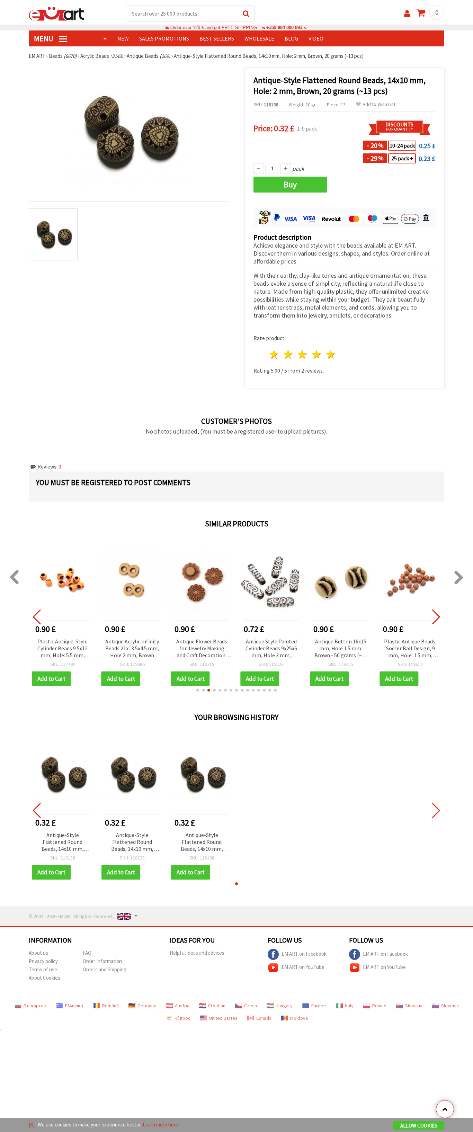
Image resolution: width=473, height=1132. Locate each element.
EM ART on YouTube (303, 967)
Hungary (284, 1005)
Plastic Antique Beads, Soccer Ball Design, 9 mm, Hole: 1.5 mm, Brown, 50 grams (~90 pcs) (410, 649)
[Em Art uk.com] (56, 13)
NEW (123, 38)
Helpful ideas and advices (197, 953)
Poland (379, 1005)
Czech (250, 1005)
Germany (146, 1005)
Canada (263, 1018)
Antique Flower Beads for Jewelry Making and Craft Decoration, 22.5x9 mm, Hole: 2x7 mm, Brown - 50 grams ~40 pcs (202, 649)
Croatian (216, 1005)
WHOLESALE (259, 38)
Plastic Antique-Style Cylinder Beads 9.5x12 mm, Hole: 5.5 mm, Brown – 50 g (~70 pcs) (62, 649)
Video (316, 38)
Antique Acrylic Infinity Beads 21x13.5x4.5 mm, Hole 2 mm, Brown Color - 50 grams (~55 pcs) (132, 649)
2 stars (289, 354)
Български (35, 1005)
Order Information (102, 961)
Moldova (299, 1018)
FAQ (87, 953)
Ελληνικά (74, 1005)
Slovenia (450, 1005)
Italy (349, 1005)
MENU (44, 38)
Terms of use (43, 969)
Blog (291, 38)
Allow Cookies (418, 1125)
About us (38, 953)
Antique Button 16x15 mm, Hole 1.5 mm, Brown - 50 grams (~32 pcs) (340, 649)
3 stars (303, 354)
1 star (274, 354)
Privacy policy (43, 961)
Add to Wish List (379, 104)
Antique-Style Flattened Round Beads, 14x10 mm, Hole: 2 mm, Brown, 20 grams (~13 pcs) (62, 842)
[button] (197, 690)
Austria (182, 1005)
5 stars (331, 354)
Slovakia (413, 1005)
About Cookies (44, 977)
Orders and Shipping (104, 969)
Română (110, 1005)
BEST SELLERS (216, 38)
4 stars (317, 354)
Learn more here (160, 1124)
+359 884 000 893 (284, 27)
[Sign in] (407, 13)
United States (223, 1018)
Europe (318, 1005)
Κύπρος (182, 1018)
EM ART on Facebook (304, 954)
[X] (32, 1124)
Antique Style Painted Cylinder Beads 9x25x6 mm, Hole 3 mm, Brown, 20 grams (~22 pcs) (271, 649)
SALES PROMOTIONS (164, 38)
